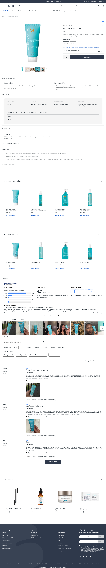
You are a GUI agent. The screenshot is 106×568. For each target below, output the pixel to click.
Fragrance (65, 11)
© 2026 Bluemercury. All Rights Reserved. (58, 567)
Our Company (61, 532)
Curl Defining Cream (11, 210)
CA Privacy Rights (60, 563)
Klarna (3, 551)
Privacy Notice (10, 563)
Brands (31, 11)
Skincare (37, 11)
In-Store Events (61, 538)
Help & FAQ (5, 535)
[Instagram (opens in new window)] (80, 556)
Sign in (87, 1)
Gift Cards (4, 545)
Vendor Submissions (63, 545)
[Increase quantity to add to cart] (69, 57)
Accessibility (79, 563)
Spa (59, 540)
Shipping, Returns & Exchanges (10, 538)
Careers (60, 543)
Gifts (75, 11)
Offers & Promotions (7, 548)
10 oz (72, 43)
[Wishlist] (99, 6)
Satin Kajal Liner (10, 510)
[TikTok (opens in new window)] (87, 556)
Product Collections (43, 567)
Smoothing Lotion (59, 210)
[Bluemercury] (11, 6)
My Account (34, 532)
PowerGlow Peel (84, 510)
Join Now (96, 47)
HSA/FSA (5, 11)
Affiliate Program (87, 563)
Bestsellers (19, 11)
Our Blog (60, 551)
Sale (80, 11)
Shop (3, 16)
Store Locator (61, 535)
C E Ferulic (33, 510)
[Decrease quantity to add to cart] (64, 57)
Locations (101, 1)
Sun (71, 11)
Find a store (100, 51)
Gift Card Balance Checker (37, 538)
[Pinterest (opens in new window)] (90, 556)
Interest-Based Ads (70, 563)
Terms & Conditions (30, 563)
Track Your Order (6, 540)
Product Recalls (95, 563)
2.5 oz (66, 43)
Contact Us (4, 532)
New (26, 11)
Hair (49, 11)
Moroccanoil (67, 25)
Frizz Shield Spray (84, 210)
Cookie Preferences (19, 563)
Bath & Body (56, 11)
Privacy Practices (94, 548)
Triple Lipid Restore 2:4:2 (61, 510)
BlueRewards (94, 1)
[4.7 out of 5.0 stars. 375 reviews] (101, 21)
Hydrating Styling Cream (12, 16)
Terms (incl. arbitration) (85, 551)
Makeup (44, 11)
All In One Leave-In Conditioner (38, 210)
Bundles (12, 11)
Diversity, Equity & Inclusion (64, 548)
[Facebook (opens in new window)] (83, 556)
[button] (103, 6)
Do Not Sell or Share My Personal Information (45, 563)
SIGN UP (100, 536)
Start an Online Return (7, 543)
